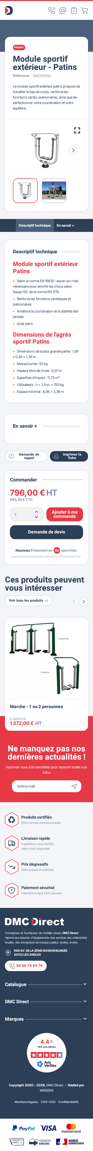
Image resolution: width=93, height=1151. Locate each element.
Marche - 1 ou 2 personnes (36, 707)
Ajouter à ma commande (65, 514)
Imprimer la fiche (72, 456)
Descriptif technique (35, 225)
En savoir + (65, 225)
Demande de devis (46, 532)
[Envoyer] (75, 786)
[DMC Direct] (9, 10)
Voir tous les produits (26, 600)
